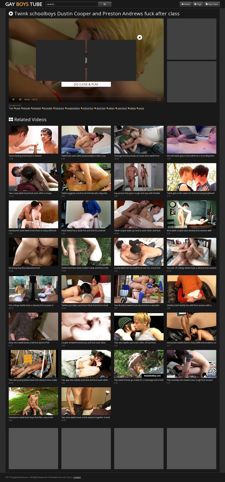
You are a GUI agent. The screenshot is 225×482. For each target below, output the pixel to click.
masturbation (73, 108)
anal (18, 108)
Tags (198, 4)
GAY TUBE (23, 4)
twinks (132, 108)
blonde (26, 108)
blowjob (37, 108)
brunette (48, 108)
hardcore (59, 108)
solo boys (122, 108)
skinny (111, 108)
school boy (88, 108)
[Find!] (104, 4)
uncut (141, 108)
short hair (101, 108)
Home (186, 4)
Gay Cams (212, 4)
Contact (77, 477)
